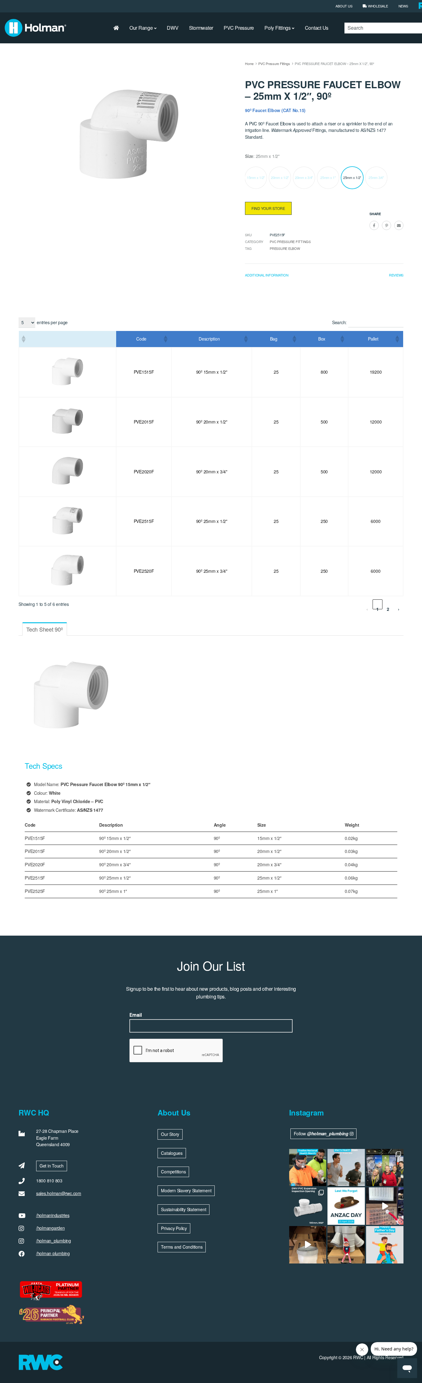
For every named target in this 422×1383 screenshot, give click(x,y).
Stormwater (201, 27)
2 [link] (388, 607)
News (403, 5)
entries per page (52, 322)
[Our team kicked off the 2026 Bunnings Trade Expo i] (384, 1167)
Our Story (170, 1134)
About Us (343, 5)
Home (249, 63)
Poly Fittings (277, 27)
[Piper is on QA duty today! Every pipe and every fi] (308, 1244)
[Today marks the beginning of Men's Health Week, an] (346, 1167)
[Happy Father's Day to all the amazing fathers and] (384, 1244)
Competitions (173, 1171)
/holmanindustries (53, 1215)
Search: (339, 322)
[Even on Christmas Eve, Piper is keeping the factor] (384, 1206)
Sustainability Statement (183, 1209)
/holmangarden (50, 1228)
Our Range (141, 27)
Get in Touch (52, 1166)
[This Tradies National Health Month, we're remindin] (308, 1167)
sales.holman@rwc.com (58, 1193)
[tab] (267, 276)
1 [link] (377, 607)
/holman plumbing (53, 1253)
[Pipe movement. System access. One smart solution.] (308, 1206)
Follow (321, 1133)
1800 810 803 (49, 1180)
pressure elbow (285, 248)
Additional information (267, 274)
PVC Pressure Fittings (274, 63)
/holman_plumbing (53, 1240)
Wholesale (377, 5)
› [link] (398, 607)
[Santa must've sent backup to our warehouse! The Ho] (346, 1244)
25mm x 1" (328, 177)
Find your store (268, 208)
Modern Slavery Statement (186, 1190)
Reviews (396, 274)
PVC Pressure (239, 27)
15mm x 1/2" (256, 177)
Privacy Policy (174, 1228)
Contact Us (317, 27)
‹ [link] (367, 607)
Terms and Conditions (181, 1247)
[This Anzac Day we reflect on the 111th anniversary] (346, 1206)
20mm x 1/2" (280, 177)
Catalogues (172, 1153)
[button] (23, 339)
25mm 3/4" (376, 177)
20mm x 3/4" (304, 177)
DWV (172, 27)
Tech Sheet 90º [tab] (44, 629)
